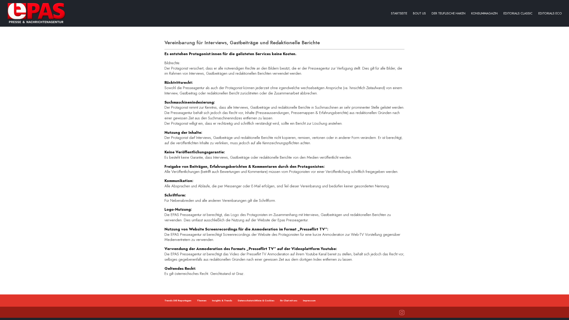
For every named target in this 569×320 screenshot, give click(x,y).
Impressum (309, 300)
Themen (201, 300)
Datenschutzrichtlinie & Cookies (256, 300)
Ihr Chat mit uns (288, 300)
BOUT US (419, 14)
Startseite (399, 14)
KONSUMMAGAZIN (484, 14)
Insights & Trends (222, 300)
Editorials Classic (518, 14)
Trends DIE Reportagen (177, 300)
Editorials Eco (550, 14)
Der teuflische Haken (448, 14)
